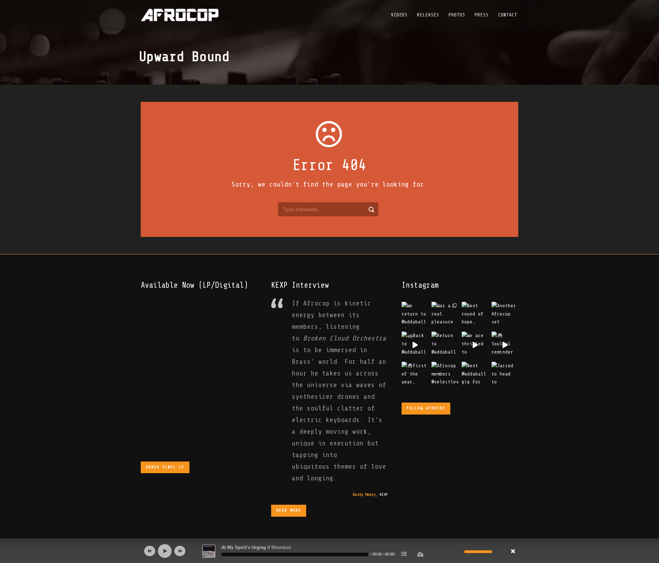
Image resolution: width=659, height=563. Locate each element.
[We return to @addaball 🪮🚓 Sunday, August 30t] (415, 315)
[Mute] (459, 551)
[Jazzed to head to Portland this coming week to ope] (505, 375)
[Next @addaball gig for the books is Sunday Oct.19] (475, 375)
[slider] (478, 551)
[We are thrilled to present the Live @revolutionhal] (475, 345)
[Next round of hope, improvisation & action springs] (475, 315)
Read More (288, 510)
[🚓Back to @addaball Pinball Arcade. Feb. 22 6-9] (415, 345)
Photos (457, 14)
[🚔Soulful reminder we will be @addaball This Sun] (505, 345)
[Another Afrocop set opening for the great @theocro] (505, 315)
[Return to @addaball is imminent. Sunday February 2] (444, 345)
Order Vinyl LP (165, 467)
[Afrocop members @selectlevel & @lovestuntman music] (444, 375)
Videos (399, 14)
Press (481, 14)
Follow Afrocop (426, 408)
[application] (329, 551)
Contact (507, 14)
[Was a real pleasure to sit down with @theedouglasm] (444, 315)
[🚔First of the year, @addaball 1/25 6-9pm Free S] (415, 375)
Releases (428, 14)
